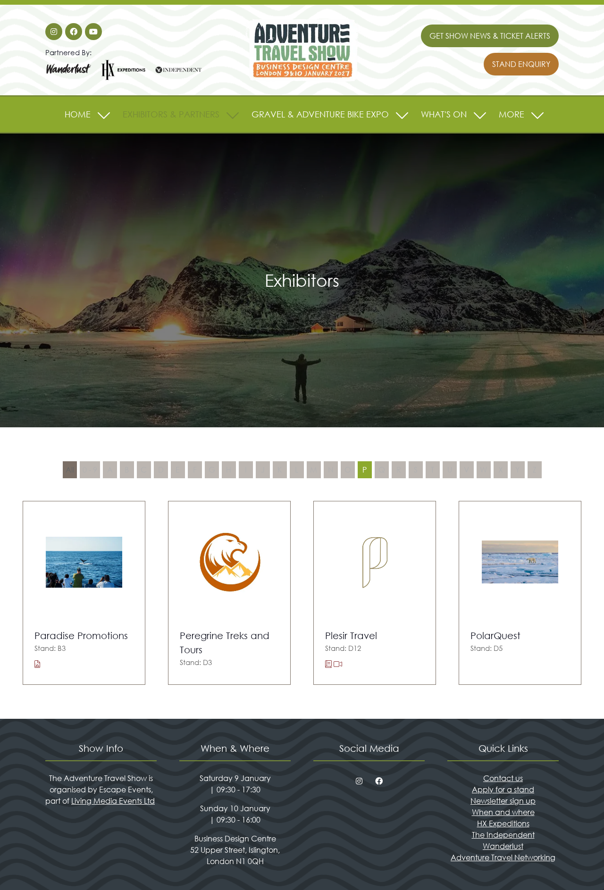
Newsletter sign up (503, 801)
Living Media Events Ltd (113, 801)
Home (78, 114)
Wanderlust (503, 846)
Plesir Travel (351, 635)
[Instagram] (53, 31)
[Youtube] (93, 31)
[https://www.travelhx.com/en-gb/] (123, 78)
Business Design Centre (235, 838)
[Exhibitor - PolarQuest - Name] (520, 593)
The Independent (503, 835)
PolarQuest (495, 635)
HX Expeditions (503, 823)
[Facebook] (73, 31)
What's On (444, 114)
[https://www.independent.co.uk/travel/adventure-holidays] (178, 78)
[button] (490, 36)
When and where (503, 812)
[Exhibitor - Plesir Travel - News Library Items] (329, 664)
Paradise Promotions (81, 635)
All (70, 469)
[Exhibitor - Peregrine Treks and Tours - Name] (229, 593)
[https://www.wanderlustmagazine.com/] (68, 78)
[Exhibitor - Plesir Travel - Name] (375, 593)
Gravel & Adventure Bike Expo (320, 114)
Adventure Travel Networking (503, 857)
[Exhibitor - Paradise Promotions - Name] (84, 593)
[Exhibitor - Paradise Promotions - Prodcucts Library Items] (37, 664)
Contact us (503, 778)
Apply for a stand (503, 789)
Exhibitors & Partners (171, 114)
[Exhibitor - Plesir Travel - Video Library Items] (338, 664)
